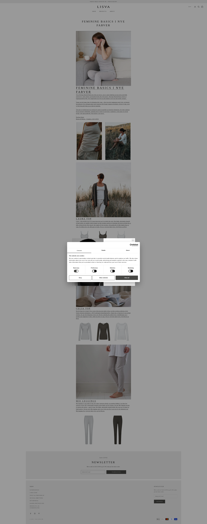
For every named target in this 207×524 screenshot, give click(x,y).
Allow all (126, 277)
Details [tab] (104, 250)
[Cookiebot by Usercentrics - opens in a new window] (131, 245)
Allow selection (103, 277)
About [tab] (128, 250)
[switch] (94, 271)
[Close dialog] (133, 240)
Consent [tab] (79, 250)
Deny (80, 277)
